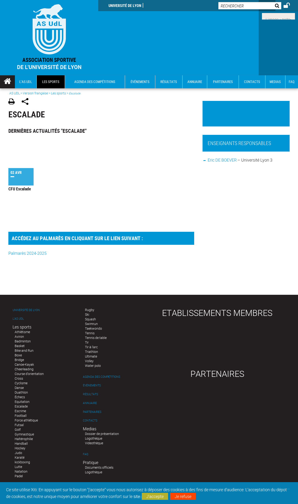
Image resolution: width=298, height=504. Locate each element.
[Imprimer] (13, 102)
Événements (92, 385)
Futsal (19, 425)
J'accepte (155, 496)
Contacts (90, 420)
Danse (19, 387)
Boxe (18, 355)
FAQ (85, 454)
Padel (19, 476)
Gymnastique (24, 434)
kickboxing (22, 462)
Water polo (93, 365)
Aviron (19, 336)
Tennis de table (96, 337)
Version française (35, 93)
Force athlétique (26, 420)
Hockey (20, 448)
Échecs (20, 397)
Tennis (90, 333)
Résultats (90, 394)
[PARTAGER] (27, 102)
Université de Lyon (124, 5)
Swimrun (91, 324)
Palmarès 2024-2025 (27, 253)
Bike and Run (24, 350)
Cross (19, 378)
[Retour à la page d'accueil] (49, 28)
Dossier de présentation (102, 433)
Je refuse (183, 496)
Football (21, 415)
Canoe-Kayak (24, 364)
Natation (21, 471)
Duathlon (21, 392)
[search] (249, 5)
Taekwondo (93, 328)
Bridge (19, 360)
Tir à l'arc (91, 347)
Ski (87, 314)
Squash (90, 319)
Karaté (19, 457)
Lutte (18, 466)
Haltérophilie (24, 439)
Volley (89, 361)
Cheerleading (24, 369)
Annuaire (90, 403)
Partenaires (92, 412)
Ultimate (91, 356)
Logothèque (93, 438)
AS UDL (14, 93)
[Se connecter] (289, 6)
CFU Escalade (19, 189)
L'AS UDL (18, 319)
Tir (87, 342)
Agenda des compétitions (101, 377)
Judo (18, 453)
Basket (20, 346)
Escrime (20, 411)
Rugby (89, 310)
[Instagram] (278, 16)
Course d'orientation (29, 373)
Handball (21, 443)
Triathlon (91, 351)
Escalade (21, 406)
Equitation (22, 401)
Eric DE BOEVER (222, 160)
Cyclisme (21, 383)
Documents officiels (99, 467)
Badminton (23, 341)
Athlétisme (22, 332)
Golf (18, 429)
